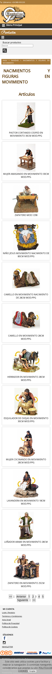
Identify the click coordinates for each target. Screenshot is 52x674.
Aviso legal (6, 619)
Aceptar (32, 671)
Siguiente (22, 600)
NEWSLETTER (7, 647)
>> (34, 600)
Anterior (21, 596)
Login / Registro (8, 612)
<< (10, 596)
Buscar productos (12, 42)
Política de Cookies (10, 627)
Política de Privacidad (10, 623)
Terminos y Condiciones (12, 616)
